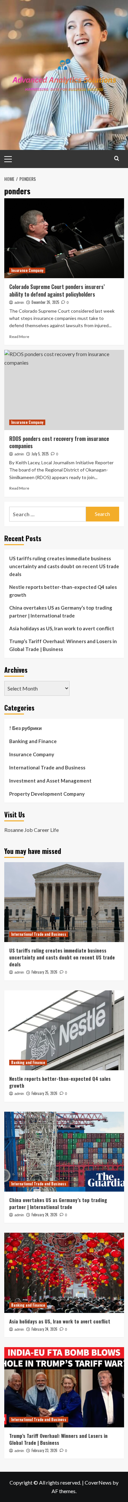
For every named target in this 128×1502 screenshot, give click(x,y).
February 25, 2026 (44, 972)
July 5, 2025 (40, 453)
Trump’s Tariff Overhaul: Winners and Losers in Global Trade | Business (63, 645)
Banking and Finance (33, 741)
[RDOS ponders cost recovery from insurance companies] (64, 390)
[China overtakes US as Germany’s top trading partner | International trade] (64, 1152)
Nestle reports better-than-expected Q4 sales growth (63, 591)
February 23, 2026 (44, 1450)
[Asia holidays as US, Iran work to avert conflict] (64, 1273)
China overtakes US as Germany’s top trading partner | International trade (60, 611)
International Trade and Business (47, 767)
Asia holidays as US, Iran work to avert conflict (61, 628)
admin (19, 302)
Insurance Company (27, 270)
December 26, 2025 (45, 302)
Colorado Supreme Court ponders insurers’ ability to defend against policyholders (57, 290)
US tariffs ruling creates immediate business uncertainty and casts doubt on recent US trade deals (64, 566)
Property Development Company (47, 794)
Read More (19, 336)
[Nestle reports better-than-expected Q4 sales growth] (64, 1030)
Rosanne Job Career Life (31, 830)
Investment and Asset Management (50, 781)
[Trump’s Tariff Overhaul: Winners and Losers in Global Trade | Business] (64, 1387)
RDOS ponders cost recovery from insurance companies (59, 442)
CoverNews (98, 1482)
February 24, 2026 (44, 1214)
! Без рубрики (25, 728)
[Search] (117, 158)
